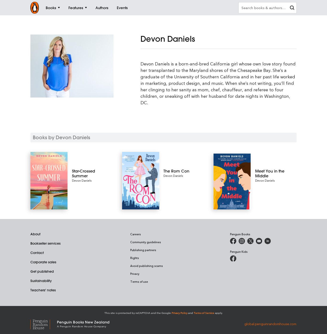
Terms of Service (204, 313)
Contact (37, 253)
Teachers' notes (43, 290)
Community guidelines (145, 242)
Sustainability (41, 281)
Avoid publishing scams (146, 266)
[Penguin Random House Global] (43, 323)
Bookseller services (45, 243)
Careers (135, 234)
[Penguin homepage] (34, 8)
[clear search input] (292, 8)
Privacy (134, 273)
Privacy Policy (179, 313)
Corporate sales (43, 262)
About (35, 234)
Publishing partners (143, 250)
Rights (134, 258)
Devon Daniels (81, 180)
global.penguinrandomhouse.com (270, 323)
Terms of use (139, 281)
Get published (42, 271)
